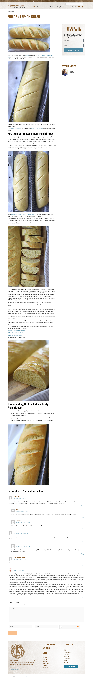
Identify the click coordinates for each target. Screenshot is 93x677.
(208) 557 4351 (67, 662)
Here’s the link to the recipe (15, 128)
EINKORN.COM (67, 649)
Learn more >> (60, 1)
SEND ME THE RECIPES (73, 50)
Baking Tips (59, 7)
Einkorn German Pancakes (15, 335)
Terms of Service (33, 676)
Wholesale (74, 7)
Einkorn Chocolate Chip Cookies (16, 333)
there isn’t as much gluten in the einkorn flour (22, 214)
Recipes (39, 7)
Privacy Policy (26, 676)
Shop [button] (45, 7)
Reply (82, 506)
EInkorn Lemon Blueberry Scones (16, 330)
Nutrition (52, 7)
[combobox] (74, 4)
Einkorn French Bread (37, 128)
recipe (27, 55)
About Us (67, 7)
